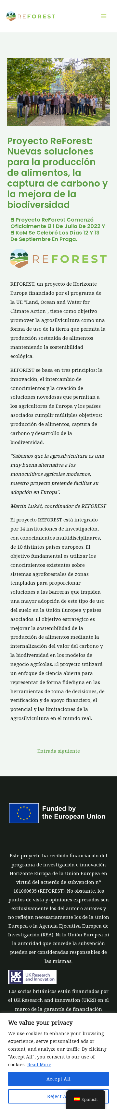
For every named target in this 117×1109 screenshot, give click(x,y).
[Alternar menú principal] (103, 16)
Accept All (58, 1079)
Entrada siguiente (58, 751)
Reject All (58, 1096)
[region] (58, 1061)
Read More (39, 1064)
